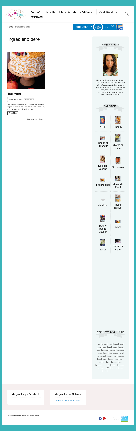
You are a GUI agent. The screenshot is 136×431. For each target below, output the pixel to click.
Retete (49, 11)
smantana (113, 365)
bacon (110, 344)
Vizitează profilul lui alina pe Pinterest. (68, 400)
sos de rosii (100, 368)
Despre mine (108, 11)
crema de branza (113, 353)
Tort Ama (14, 94)
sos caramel (121, 365)
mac (115, 356)
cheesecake (105, 350)
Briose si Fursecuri (103, 144)
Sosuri (102, 249)
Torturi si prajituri (29, 99)
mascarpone (121, 356)
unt (116, 368)
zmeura (115, 371)
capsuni (115, 347)
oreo (121, 359)
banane (116, 344)
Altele (103, 127)
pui (103, 365)
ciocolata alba (120, 350)
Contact (37, 17)
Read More (13, 113)
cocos (105, 353)
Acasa (35, 11)
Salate (117, 226)
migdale (105, 359)
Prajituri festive (118, 206)
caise (109, 347)
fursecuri (109, 356)
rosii (108, 365)
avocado (104, 344)
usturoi (121, 368)
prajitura (98, 365)
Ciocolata (112, 350)
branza (99, 347)
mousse (111, 359)
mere (99, 359)
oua (104, 362)
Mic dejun (103, 205)
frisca (121, 353)
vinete (104, 371)
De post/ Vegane (103, 167)
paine (108, 362)
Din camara (117, 167)
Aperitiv (118, 126)
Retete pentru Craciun (76, 11)
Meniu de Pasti (118, 186)
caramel (121, 347)
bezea (121, 344)
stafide (107, 368)
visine (109, 371)
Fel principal (103, 184)
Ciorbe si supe (118, 146)
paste (120, 362)
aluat (99, 344)
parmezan (114, 362)
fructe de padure (101, 356)
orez (100, 362)
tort (112, 368)
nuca (116, 359)
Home (10, 27)
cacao (104, 347)
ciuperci (100, 353)
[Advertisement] (110, 292)
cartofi (98, 350)
